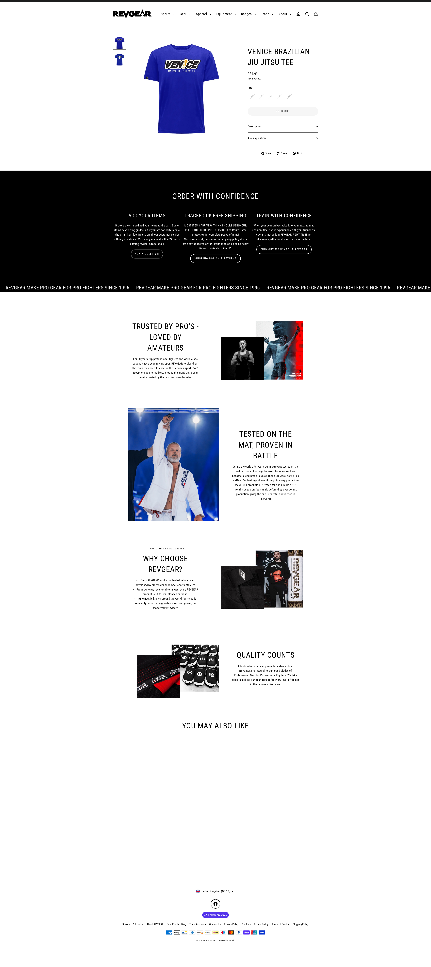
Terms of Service (281, 924)
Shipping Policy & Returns (215, 258)
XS (252, 96)
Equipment (224, 14)
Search (126, 924)
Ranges (247, 14)
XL (289, 96)
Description (254, 126)
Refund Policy (261, 924)
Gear (183, 14)
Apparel (202, 14)
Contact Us (215, 924)
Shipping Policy (301, 924)
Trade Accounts (197, 924)
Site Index (138, 924)
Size (250, 88)
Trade (265, 14)
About (283, 14)
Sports (166, 14)
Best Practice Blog (176, 924)
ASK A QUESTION (147, 253)
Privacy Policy (231, 924)
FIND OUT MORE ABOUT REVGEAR (284, 249)
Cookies (246, 924)
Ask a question (257, 138)
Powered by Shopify (227, 940)
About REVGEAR (155, 924)
